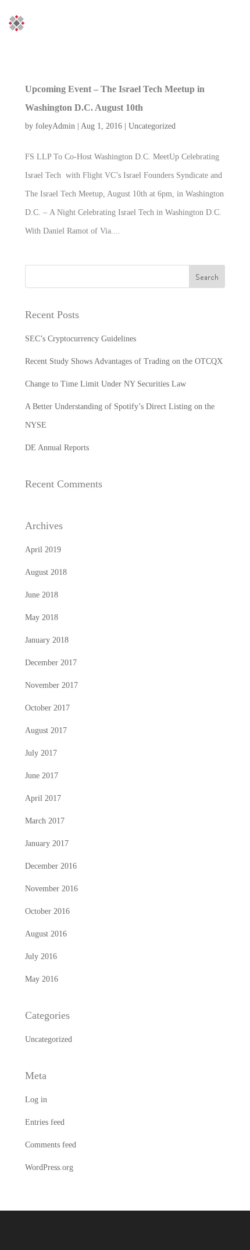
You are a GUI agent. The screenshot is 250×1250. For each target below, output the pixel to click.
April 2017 (43, 798)
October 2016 (47, 911)
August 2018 (46, 572)
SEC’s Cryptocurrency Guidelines (80, 338)
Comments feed (50, 1144)
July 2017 (41, 753)
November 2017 (51, 685)
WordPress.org (49, 1167)
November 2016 (51, 888)
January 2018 (47, 640)
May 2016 (41, 979)
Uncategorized (152, 126)
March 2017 (45, 821)
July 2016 (41, 956)
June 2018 (41, 595)
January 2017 (47, 843)
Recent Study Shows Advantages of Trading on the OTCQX (124, 361)
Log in (36, 1099)
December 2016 (51, 866)
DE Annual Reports (57, 447)
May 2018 (41, 617)
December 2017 (51, 662)
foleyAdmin (55, 126)
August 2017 (46, 730)
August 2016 (46, 934)
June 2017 (41, 775)
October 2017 (47, 708)
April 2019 (43, 549)
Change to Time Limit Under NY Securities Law (105, 384)
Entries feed (45, 1122)
